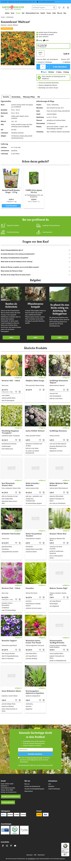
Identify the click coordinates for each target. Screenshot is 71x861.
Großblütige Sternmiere (58, 431)
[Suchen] (54, 8)
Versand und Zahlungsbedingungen (34, 789)
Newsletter (51, 786)
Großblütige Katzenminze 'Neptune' (59, 382)
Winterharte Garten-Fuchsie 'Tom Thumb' (33, 642)
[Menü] (68, 844)
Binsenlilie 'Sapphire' (9, 641)
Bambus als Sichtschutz (11, 305)
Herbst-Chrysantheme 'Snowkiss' (34, 535)
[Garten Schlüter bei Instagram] (7, 846)
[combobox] (42, 8)
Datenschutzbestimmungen (34, 758)
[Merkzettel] (59, 7)
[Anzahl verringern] (38, 67)
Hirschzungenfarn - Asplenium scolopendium (35, 692)
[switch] (65, 854)
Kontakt (5, 1)
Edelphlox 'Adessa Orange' (35, 381)
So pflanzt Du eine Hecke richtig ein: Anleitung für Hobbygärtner (59, 309)
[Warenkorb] (68, 7)
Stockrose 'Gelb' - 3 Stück (11, 381)
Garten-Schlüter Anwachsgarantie (47, 1)
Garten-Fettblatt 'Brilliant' (35, 431)
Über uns (27, 784)
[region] (18, 50)
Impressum (29, 855)
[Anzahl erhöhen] (47, 67)
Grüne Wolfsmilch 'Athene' (11, 691)
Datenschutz (41, 855)
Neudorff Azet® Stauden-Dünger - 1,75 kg (11, 191)
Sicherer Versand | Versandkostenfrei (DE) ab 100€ (23, 1)
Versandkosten (31, 858)
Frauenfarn (30, 588)
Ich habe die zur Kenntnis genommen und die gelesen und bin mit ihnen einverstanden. (35, 760)
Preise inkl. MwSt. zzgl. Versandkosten (47, 59)
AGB (32, 760)
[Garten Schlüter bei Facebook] (3, 846)
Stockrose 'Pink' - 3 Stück (11, 588)
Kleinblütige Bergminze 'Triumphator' (10, 432)
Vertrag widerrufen (8, 802)
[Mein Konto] (63, 7)
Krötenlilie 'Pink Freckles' (11, 534)
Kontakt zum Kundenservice (8, 792)
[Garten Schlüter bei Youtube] (15, 846)
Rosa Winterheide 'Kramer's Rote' (8, 484)
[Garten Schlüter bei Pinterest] (11, 846)
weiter (11, 337)
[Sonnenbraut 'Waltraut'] (18, 48)
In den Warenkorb (60, 67)
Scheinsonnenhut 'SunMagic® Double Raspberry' (57, 642)
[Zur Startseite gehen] (13, 7)
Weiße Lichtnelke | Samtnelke (32, 484)
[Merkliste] (16, 391)
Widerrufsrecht (29, 791)
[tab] (6, 97)
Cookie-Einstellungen (54, 789)
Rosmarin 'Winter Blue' (58, 534)
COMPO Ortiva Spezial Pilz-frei (34, 191)
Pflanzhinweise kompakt (35, 305)
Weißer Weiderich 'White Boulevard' (59, 484)
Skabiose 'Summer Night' (59, 588)
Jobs (49, 784)
